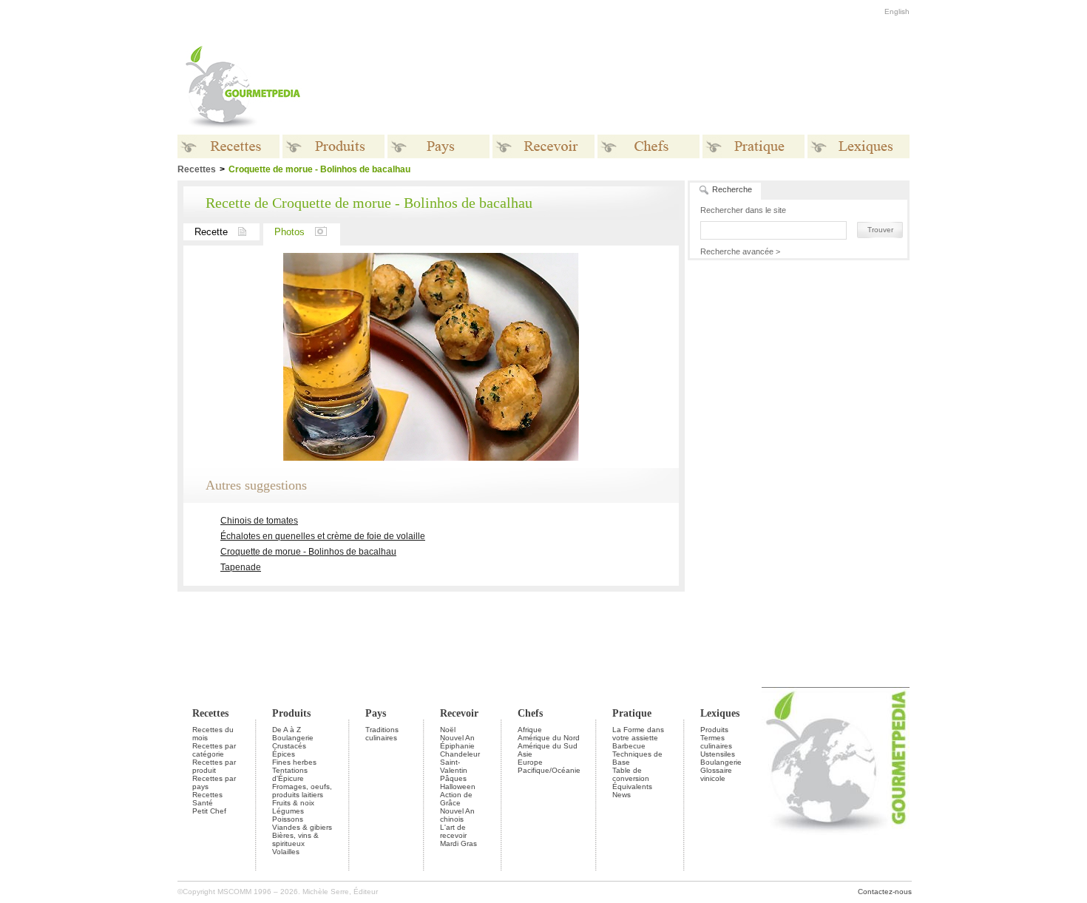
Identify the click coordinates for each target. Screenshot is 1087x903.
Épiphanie (457, 746)
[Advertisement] (636, 87)
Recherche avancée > (740, 251)
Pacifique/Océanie (549, 770)
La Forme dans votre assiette (638, 734)
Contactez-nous (885, 891)
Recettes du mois (213, 734)
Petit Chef (209, 811)
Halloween (457, 786)
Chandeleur (460, 754)
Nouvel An (457, 738)
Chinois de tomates (259, 520)
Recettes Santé (207, 799)
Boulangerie (293, 738)
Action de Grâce (456, 799)
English (897, 11)
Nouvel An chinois (457, 815)
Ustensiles (717, 754)
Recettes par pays (214, 782)
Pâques (453, 778)
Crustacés (289, 746)
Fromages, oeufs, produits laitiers (302, 790)
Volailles (285, 852)
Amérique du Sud (548, 746)
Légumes (288, 811)
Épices (283, 754)
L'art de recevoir (453, 831)
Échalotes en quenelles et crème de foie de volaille (322, 536)
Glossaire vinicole (716, 774)
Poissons (287, 819)
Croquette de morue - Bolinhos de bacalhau (308, 552)
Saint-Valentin (453, 766)
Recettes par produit (214, 766)
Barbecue (629, 746)
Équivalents (632, 786)
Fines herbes (294, 762)
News (621, 795)
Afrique (530, 730)
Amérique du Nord (549, 738)
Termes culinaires (716, 742)
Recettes (210, 713)
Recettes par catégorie (214, 750)
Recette (211, 231)
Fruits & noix (293, 803)
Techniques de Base (637, 758)
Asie (525, 754)
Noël (448, 730)
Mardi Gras (458, 843)
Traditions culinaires (382, 734)
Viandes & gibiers (302, 827)
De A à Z (286, 730)
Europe (530, 762)
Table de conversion (630, 774)
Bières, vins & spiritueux (295, 839)
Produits (291, 713)
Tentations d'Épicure (290, 774)
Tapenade (240, 567)
